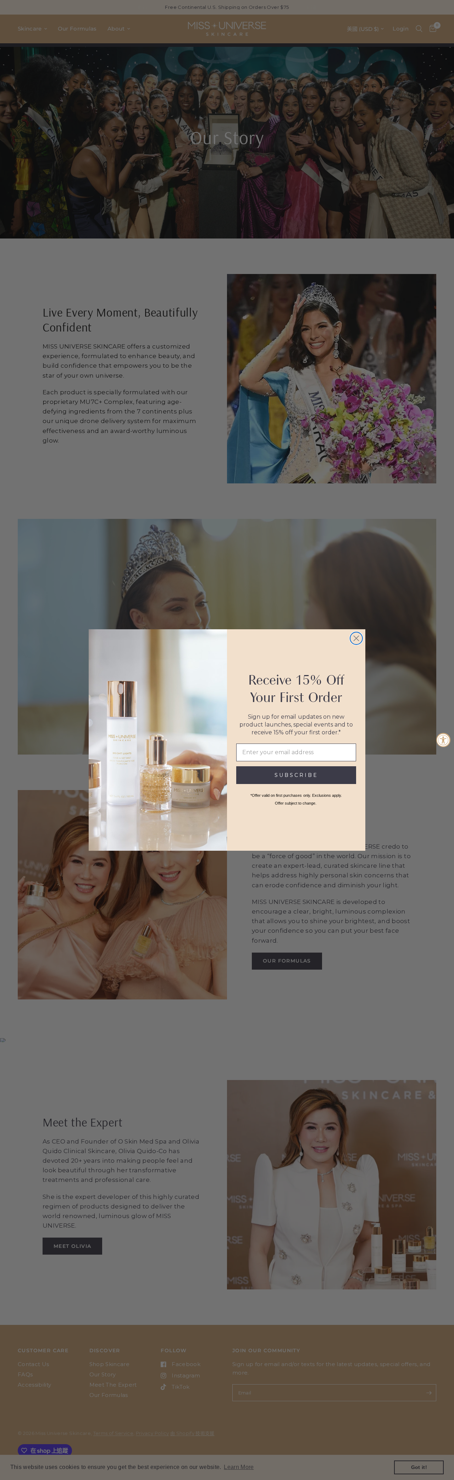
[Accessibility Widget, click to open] (443, 740)
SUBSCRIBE (296, 775)
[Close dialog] (356, 638)
